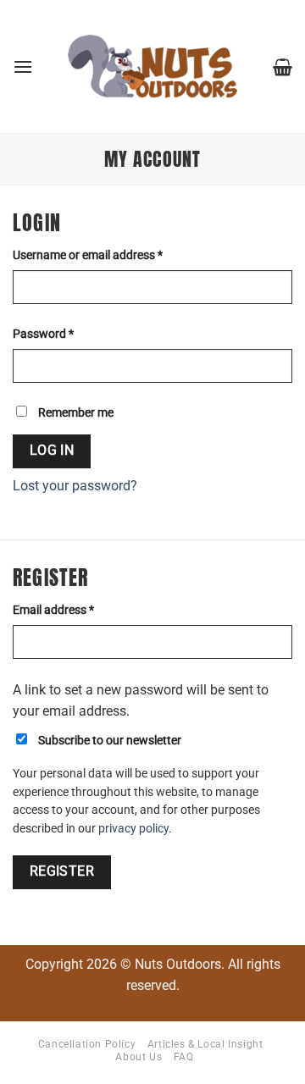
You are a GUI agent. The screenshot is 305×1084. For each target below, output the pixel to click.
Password (66, 333)
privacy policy (133, 828)
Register (62, 871)
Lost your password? (75, 486)
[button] (23, 66)
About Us (138, 1057)
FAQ (184, 1057)
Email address (76, 609)
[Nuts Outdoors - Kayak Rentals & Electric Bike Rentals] (152, 67)
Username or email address (110, 255)
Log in (52, 450)
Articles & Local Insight (205, 1044)
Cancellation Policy (87, 1044)
